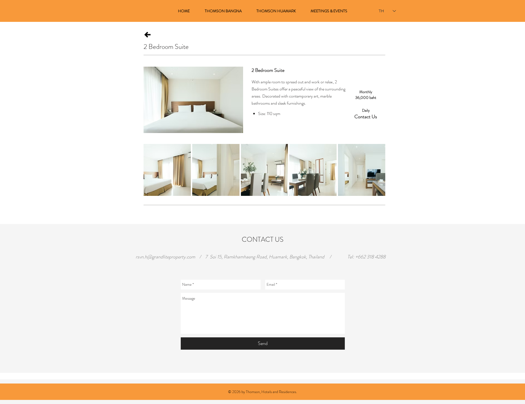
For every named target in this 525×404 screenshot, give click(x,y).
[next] (374, 175)
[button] (167, 170)
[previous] (155, 175)
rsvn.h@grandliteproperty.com (165, 256)
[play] (374, 191)
